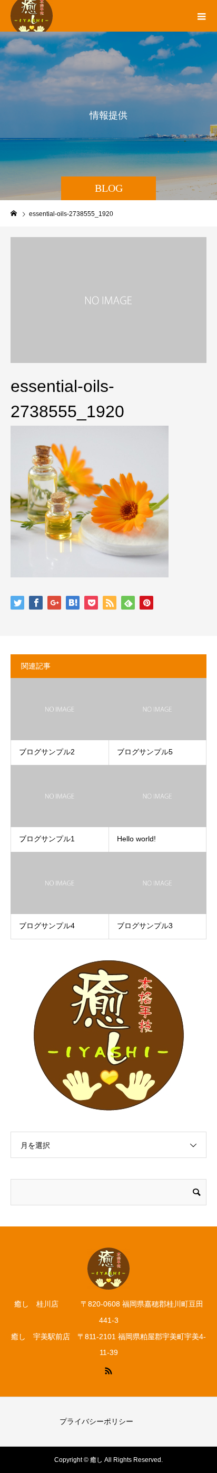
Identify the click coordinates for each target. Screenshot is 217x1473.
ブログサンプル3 (145, 925)
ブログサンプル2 (47, 752)
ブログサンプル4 (47, 925)
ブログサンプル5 (145, 752)
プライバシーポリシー (96, 1421)
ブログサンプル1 (47, 838)
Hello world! (136, 838)
